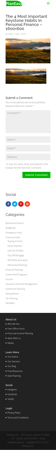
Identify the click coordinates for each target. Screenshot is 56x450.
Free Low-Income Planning (20, 333)
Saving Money (12, 293)
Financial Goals (13, 237)
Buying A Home (15, 241)
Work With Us (14, 338)
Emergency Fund (14, 232)
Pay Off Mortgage (16, 255)
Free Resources (14, 371)
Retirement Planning (17, 265)
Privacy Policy (13, 412)
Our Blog (11, 366)
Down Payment (15, 245)
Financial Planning (14, 269)
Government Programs (16, 274)
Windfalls (10, 303)
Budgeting (10, 227)
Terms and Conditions (18, 417)
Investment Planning (15, 288)
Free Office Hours (15, 328)
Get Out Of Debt (15, 250)
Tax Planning (12, 298)
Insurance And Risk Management (21, 284)
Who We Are (13, 323)
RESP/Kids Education (18, 260)
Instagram (12, 389)
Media (10, 343)
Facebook (12, 394)
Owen (10, 34)
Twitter (10, 399)
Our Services (13, 361)
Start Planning (14, 375)
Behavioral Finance (15, 223)
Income (9, 279)
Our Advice (12, 356)
